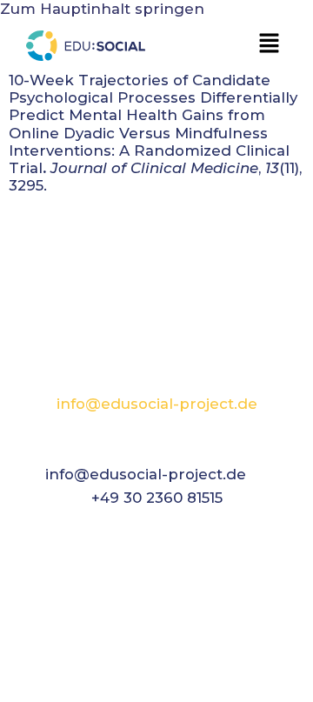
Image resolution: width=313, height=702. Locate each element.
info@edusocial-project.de (157, 403)
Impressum (101, 684)
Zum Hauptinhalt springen (102, 8)
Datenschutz (207, 684)
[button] (269, 44)
